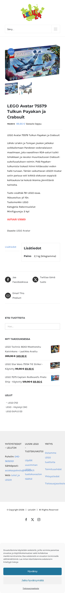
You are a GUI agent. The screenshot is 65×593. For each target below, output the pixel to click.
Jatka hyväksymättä (33, 580)
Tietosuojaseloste (31, 588)
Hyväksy (33, 571)
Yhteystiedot (52, 476)
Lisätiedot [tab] (10, 246)
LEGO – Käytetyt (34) (16, 407)
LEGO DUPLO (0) (14, 411)
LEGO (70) (13, 402)
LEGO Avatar (23, 230)
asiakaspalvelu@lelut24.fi (19, 470)
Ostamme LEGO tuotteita (50, 457)
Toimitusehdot (53, 469)
